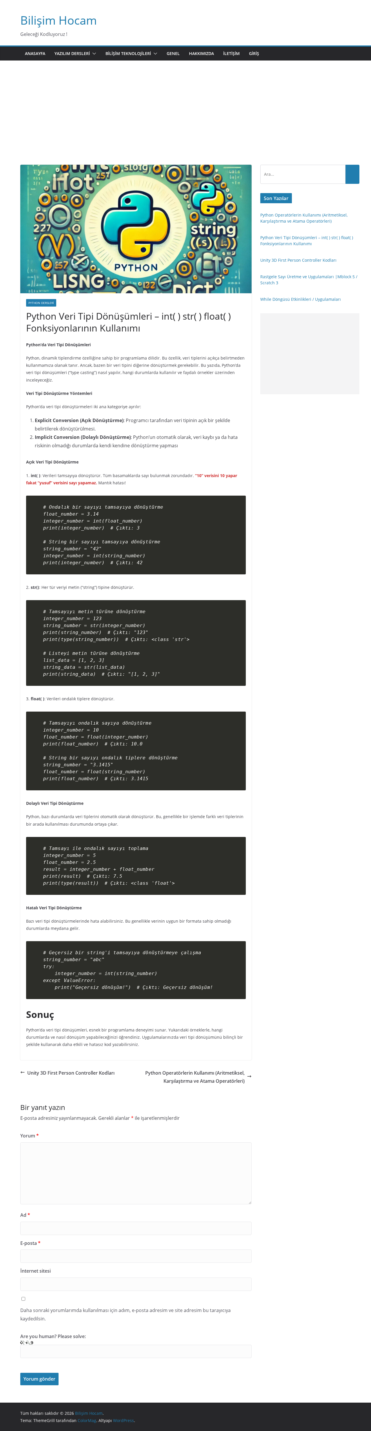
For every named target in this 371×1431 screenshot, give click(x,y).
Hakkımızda (201, 53)
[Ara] (352, 174)
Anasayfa (35, 53)
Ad (25, 1215)
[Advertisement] (185, 121)
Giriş (254, 53)
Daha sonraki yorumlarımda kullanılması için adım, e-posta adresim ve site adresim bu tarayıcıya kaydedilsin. (125, 1314)
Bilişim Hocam (58, 20)
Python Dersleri (41, 303)
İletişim (231, 53)
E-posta (30, 1243)
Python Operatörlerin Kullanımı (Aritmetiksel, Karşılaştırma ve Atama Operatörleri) (195, 1077)
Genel (173, 53)
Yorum (29, 1136)
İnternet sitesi (35, 1271)
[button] (93, 54)
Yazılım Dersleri (72, 53)
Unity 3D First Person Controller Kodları (70, 1073)
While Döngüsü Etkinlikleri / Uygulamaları (300, 299)
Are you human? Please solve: (53, 1336)
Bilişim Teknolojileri (128, 53)
